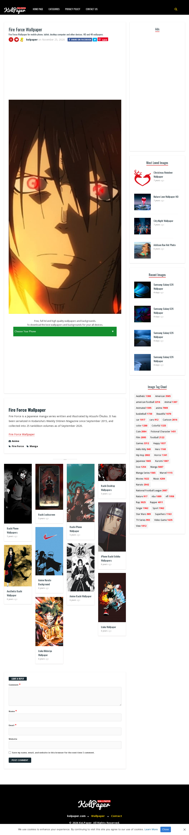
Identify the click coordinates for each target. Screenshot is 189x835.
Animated (143, 408)
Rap (141, 502)
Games (142, 443)
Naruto (142, 484)
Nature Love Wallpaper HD (166, 196)
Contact (116, 816)
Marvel (166, 473)
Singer (142, 508)
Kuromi (162, 461)
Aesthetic (143, 396)
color (141, 425)
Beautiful (164, 414)
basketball (144, 414)
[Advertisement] (65, 72)
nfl (170, 496)
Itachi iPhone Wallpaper (76, 529)
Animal (170, 402)
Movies (142, 478)
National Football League (151, 490)
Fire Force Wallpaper (22, 434)
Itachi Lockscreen (46, 514)
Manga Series (145, 473)
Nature (141, 496)
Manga (34, 446)
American (163, 396)
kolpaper (32, 39)
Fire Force (18, 446)
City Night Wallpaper (163, 221)
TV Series (143, 520)
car (140, 420)
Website (13, 739)
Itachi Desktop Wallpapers (108, 488)
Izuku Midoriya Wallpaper (45, 653)
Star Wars (143, 514)
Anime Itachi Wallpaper (81, 596)
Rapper (156, 502)
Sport (158, 508)
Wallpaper (98, 816)
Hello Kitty (143, 449)
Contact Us (92, 9)
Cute (141, 431)
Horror (160, 455)
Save (104, 40)
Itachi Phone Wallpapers (12, 530)
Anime (15, 441)
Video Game (163, 520)
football (157, 437)
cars (154, 420)
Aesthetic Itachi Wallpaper (14, 593)
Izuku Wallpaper (108, 627)
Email (12, 725)
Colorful (159, 425)
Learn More (151, 829)
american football (148, 402)
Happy (159, 443)
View (141, 526)
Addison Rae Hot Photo (165, 245)
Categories (54, 9)
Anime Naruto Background (44, 582)
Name (13, 711)
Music (159, 478)
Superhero (163, 514)
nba (156, 496)
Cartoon (170, 420)
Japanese (143, 461)
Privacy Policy (72, 9)
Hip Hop (143, 455)
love (141, 467)
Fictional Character (163, 431)
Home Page (38, 9)
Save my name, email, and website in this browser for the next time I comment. (53, 753)
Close (165, 829)
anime (162, 408)
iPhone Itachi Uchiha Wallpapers (110, 558)
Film (141, 437)
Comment (14, 684)
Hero (160, 449)
